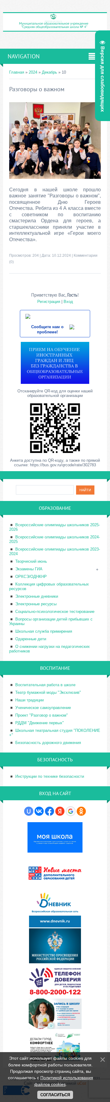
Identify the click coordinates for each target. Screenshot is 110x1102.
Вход (68, 301)
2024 (33, 72)
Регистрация (48, 301)
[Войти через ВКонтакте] (39, 811)
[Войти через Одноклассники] (81, 811)
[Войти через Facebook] (49, 811)
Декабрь (49, 72)
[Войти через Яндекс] (59, 811)
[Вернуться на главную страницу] (55, 29)
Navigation (24, 56)
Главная (16, 72)
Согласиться (55, 1095)
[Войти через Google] (70, 811)
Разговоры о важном (36, 89)
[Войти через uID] (28, 811)
